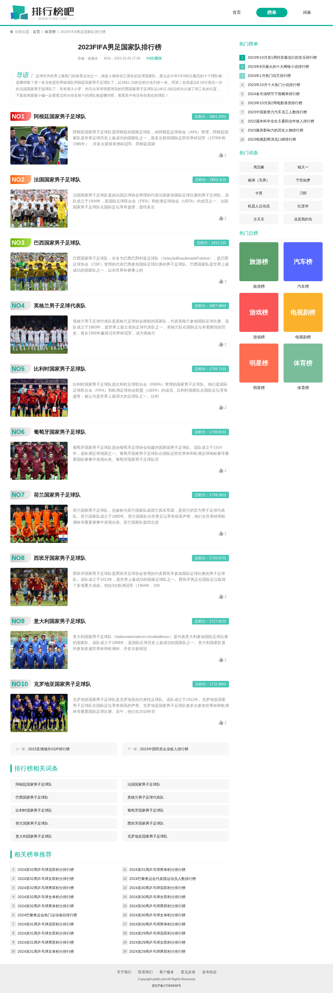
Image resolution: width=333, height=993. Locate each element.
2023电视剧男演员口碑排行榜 (272, 139)
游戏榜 (259, 337)
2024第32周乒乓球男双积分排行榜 (46, 888)
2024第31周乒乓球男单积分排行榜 (157, 869)
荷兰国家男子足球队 (57, 495)
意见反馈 (188, 972)
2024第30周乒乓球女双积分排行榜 (157, 897)
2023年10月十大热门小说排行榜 (274, 85)
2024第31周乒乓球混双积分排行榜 (46, 924)
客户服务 (166, 972)
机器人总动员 (259, 206)
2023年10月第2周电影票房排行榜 (275, 103)
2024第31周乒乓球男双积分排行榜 (46, 942)
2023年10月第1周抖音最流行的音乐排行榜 (282, 57)
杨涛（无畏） (259, 180)
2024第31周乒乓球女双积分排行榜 (46, 933)
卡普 (258, 193)
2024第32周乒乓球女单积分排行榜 (46, 897)
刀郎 (303, 193)
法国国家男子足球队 (57, 179)
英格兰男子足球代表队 (60, 305)
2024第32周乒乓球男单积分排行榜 (46, 906)
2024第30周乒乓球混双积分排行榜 (157, 888)
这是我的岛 (303, 219)
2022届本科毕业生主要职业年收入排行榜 (281, 121)
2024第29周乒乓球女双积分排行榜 (157, 942)
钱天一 (303, 167)
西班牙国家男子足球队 (60, 558)
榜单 (272, 12)
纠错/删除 (154, 58)
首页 (237, 12)
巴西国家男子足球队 (57, 243)
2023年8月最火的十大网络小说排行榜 (278, 66)
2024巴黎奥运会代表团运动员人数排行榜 (162, 879)
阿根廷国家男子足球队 (60, 116)
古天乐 (258, 219)
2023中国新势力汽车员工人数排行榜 (277, 112)
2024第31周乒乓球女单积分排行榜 (46, 951)
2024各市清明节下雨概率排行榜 (274, 94)
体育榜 (50, 32)
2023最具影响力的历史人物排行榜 (275, 130)
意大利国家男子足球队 (60, 621)
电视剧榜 (303, 337)
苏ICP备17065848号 (166, 986)
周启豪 (258, 167)
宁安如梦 (303, 180)
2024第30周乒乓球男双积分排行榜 (157, 906)
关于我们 (124, 972)
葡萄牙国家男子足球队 (60, 432)
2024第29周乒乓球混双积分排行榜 (157, 933)
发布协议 (209, 972)
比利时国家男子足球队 (60, 369)
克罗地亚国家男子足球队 (62, 684)
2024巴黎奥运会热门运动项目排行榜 (47, 915)
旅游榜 (259, 286)
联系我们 (145, 972)
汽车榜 (303, 286)
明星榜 (259, 387)
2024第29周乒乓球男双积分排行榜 (157, 951)
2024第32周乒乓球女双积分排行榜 (46, 879)
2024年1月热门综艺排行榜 (269, 76)
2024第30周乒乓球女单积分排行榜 (157, 915)
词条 (307, 12)
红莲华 (303, 206)
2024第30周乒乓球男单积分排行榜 (157, 924)
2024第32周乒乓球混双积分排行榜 (46, 869)
